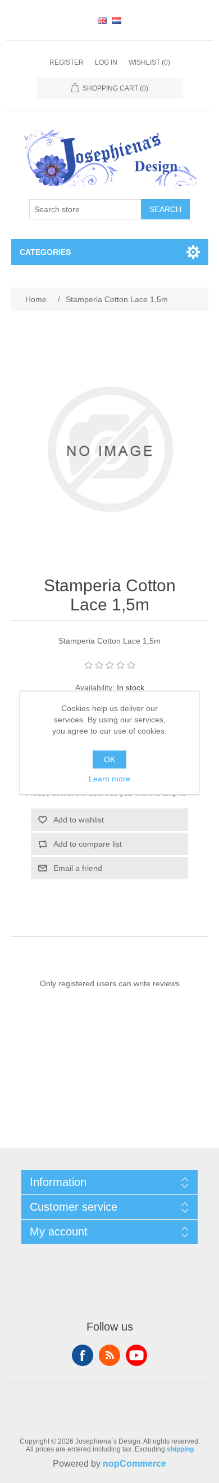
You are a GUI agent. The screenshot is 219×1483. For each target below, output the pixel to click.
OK (109, 759)
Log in (106, 62)
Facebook (82, 1355)
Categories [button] (45, 252)
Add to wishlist (78, 819)
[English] (102, 20)
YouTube (136, 1355)
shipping (180, 1449)
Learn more (109, 778)
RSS (109, 1355)
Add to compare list (87, 843)
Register (66, 62)
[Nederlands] (117, 20)
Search (165, 209)
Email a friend (77, 868)
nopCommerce (134, 1463)
